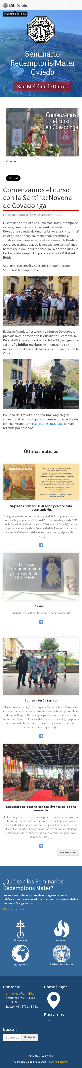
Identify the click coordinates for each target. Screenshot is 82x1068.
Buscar (30, 1037)
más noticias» (68, 852)
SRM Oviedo (18, 5)
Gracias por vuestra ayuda (44, 423)
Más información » (13, 909)
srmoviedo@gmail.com (21, 993)
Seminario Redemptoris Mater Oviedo (42, 63)
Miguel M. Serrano (57, 1061)
